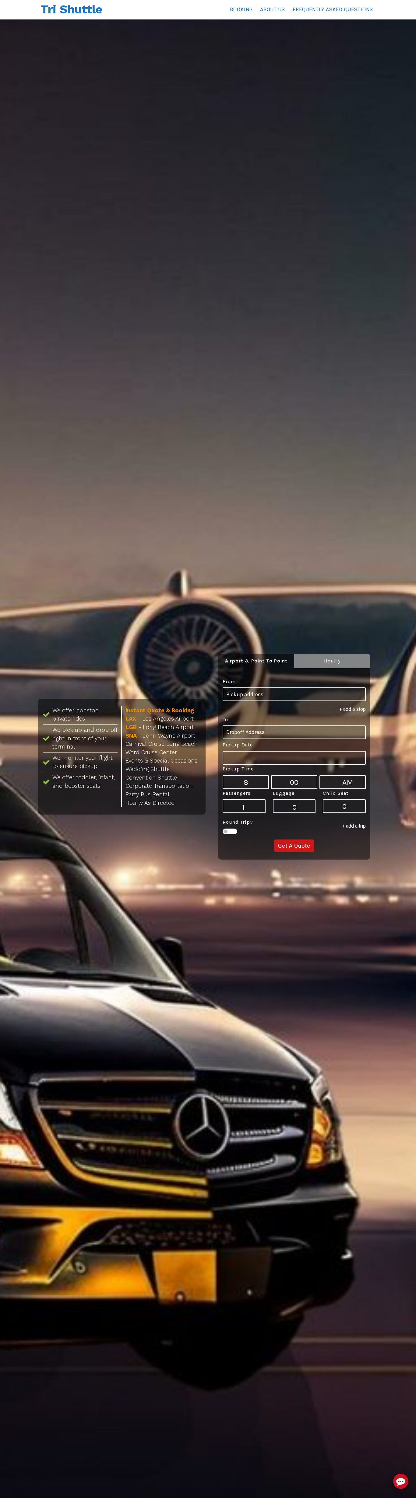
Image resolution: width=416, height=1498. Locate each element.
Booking (241, 9)
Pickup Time (238, 769)
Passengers (237, 793)
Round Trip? (238, 822)
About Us (272, 9)
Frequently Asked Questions (333, 9)
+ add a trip (354, 826)
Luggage (283, 793)
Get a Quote (294, 846)
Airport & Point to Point (256, 661)
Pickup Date (238, 745)
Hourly (332, 661)
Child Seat (335, 793)
